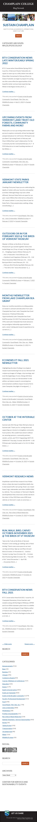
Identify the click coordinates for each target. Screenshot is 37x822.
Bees (4, 669)
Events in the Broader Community (13, 399)
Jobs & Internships (11, 218)
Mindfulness (6, 710)
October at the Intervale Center (18, 418)
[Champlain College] (18, 4)
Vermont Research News (17, 476)
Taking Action (6, 725)
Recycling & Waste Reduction (18, 512)
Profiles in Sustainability (10, 714)
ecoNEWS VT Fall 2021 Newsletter (15, 361)
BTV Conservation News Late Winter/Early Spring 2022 (18, 60)
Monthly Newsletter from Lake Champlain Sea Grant (18, 298)
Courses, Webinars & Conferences (13, 681)
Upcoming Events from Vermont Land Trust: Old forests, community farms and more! (18, 121)
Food (4, 702)
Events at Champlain (8, 693)
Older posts (7, 644)
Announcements (7, 666)
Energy (20, 510)
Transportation (7, 728)
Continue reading (8, 91)
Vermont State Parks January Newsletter (15, 181)
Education (5, 684)
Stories (4, 722)
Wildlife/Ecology (7, 102)
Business (5, 672)
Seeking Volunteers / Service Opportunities (16, 719)
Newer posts (30, 644)
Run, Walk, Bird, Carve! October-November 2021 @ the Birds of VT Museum (18, 533)
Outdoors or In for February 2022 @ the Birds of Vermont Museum (18, 236)
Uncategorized (7, 731)
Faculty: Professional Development (13, 699)
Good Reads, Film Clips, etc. (19, 99)
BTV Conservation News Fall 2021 (17, 591)
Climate (4, 675)
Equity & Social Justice (25, 396)
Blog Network (18, 8)
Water (31, 342)
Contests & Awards (8, 678)
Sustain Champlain (18, 25)
